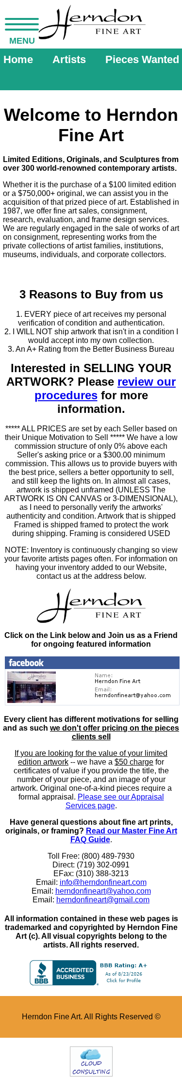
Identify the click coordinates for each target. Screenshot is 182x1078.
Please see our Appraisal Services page (115, 801)
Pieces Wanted (142, 59)
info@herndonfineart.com (103, 882)
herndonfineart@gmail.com (102, 900)
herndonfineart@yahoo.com (103, 891)
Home (18, 59)
